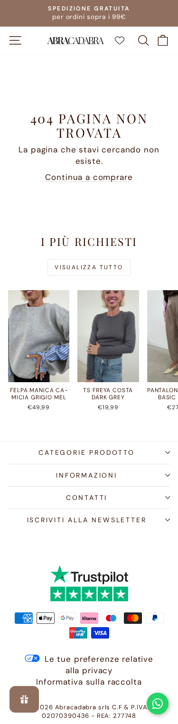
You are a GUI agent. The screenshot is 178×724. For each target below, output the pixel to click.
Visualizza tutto (89, 267)
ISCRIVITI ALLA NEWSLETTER (87, 520)
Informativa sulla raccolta (88, 682)
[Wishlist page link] (124, 40)
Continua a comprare (88, 177)
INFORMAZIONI (86, 475)
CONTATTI (86, 497)
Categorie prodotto (86, 452)
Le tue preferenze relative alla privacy (99, 665)
